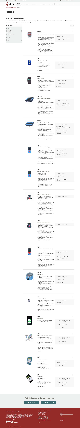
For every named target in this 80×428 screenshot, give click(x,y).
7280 (38, 317)
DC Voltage (10, 30)
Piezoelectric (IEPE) (11, 34)
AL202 (39, 31)
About (62, 0)
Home (7, 7)
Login (73, 0)
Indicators (14, 7)
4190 (38, 297)
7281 (38, 334)
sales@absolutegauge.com (21, 0)
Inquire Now (32, 402)
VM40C (39, 272)
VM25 (38, 220)
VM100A (39, 96)
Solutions (34, 4)
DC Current (9, 31)
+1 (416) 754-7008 (45, 417)
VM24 (38, 192)
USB (8, 40)
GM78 (38, 59)
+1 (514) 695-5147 (45, 418)
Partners (57, 4)
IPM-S (38, 76)
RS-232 (9, 39)
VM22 (38, 145)
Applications (43, 4)
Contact (57, 0)
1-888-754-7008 (11, 0)
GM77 (38, 357)
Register (67, 0)
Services (51, 4)
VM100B (39, 121)
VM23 (38, 169)
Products (26, 4)
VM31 (38, 247)
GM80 (38, 375)
